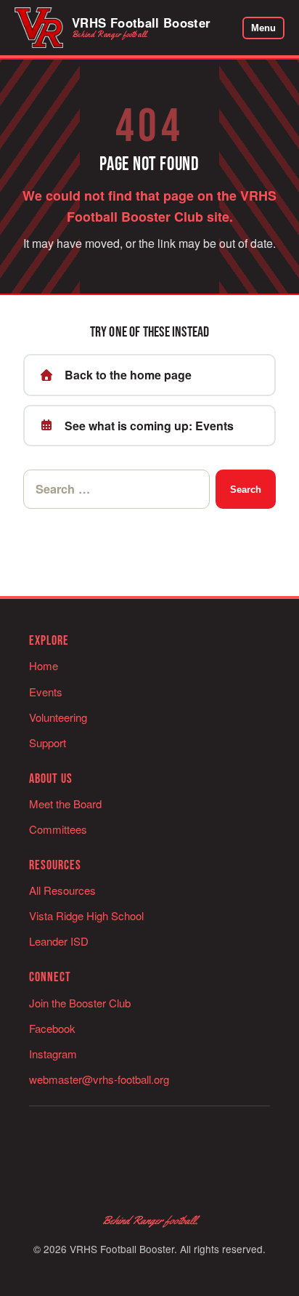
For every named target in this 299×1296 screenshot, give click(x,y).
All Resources (62, 890)
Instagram (53, 1053)
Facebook (52, 1028)
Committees (58, 829)
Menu (263, 28)
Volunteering (58, 717)
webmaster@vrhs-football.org (99, 1079)
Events (45, 691)
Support (47, 742)
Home (43, 665)
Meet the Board (65, 803)
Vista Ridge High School (86, 915)
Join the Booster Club (80, 1002)
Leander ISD (59, 941)
